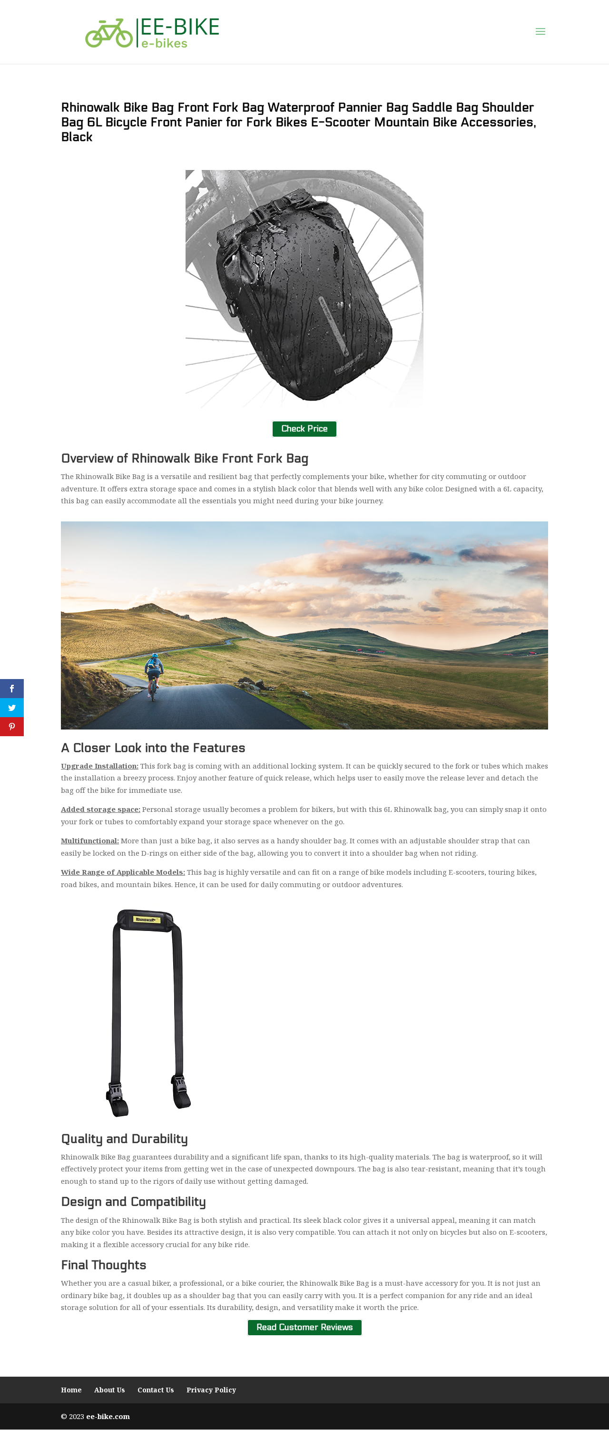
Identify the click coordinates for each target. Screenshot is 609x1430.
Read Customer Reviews (304, 1328)
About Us (109, 1389)
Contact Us (156, 1389)
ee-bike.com (108, 1416)
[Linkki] (152, 31)
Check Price (304, 429)
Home (71, 1389)
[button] (540, 32)
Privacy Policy (211, 1389)
